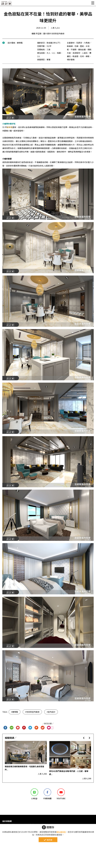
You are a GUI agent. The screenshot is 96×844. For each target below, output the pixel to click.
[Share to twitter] (30, 728)
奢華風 (9, 127)
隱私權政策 (61, 831)
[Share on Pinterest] (24, 728)
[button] (84, 737)
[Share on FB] (5, 728)
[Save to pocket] (18, 728)
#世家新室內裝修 (32, 711)
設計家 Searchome (6, 4)
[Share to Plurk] (36, 728)
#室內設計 (51, 711)
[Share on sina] (43, 728)
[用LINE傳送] (12, 728)
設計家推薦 (7, 821)
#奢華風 (14, 711)
